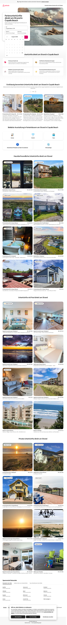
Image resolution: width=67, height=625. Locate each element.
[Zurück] (31, 92)
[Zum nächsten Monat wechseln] (22, 36)
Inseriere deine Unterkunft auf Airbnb (54, 5)
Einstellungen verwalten (48, 616)
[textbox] (10, 33)
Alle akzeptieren (18, 616)
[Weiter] (35, 92)
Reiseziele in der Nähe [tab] (7, 583)
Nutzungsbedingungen (36, 622)
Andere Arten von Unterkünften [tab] (20, 583)
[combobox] (16, 28)
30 (22, 52)
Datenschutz (27, 622)
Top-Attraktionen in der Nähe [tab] (36, 583)
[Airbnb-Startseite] (6, 5)
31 (6, 55)
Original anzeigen (45, 1)
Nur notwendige (33, 616)
